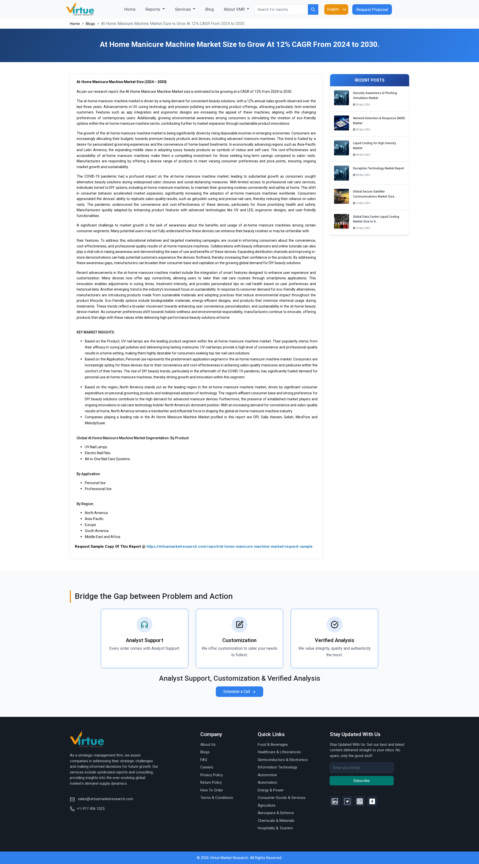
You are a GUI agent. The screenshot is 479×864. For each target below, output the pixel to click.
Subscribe (362, 780)
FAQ (203, 759)
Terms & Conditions (216, 797)
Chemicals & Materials (276, 820)
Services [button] (183, 9)
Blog (209, 9)
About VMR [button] (235, 9)
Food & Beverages (273, 744)
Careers (206, 767)
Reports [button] (153, 9)
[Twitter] (347, 801)
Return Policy (211, 782)
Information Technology (277, 767)
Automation (267, 782)
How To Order (211, 790)
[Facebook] (372, 801)
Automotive (267, 775)
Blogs (90, 23)
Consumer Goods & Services (281, 797)
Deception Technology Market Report (378, 168)
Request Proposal (372, 9)
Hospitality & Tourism (275, 828)
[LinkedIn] (335, 801)
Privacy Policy (211, 775)
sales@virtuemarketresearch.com (105, 799)
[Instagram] (360, 801)
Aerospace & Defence (276, 813)
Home (132, 9)
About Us (208, 744)
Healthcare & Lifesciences (279, 752)
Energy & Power (271, 790)
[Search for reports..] (313, 9)
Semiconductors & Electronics (283, 759)
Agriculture (266, 805)
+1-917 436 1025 (91, 808)
